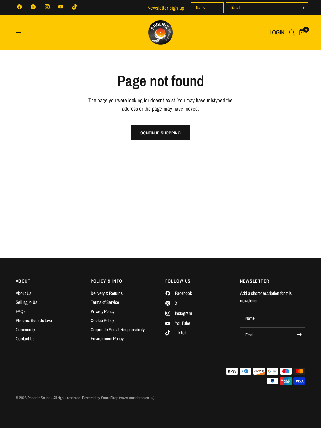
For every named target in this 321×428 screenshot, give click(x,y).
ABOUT (23, 281)
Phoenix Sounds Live (34, 320)
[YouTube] (61, 7)
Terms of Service (105, 302)
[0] (301, 32)
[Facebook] (19, 7)
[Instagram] (47, 7)
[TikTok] (75, 7)
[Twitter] (33, 7)
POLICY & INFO (107, 281)
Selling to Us (26, 302)
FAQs (20, 311)
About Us (23, 293)
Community (25, 329)
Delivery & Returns (107, 293)
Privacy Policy (102, 311)
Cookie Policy (102, 320)
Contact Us (25, 338)
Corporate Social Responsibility (118, 329)
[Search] (292, 32)
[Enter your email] (302, 7)
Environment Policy (107, 338)
